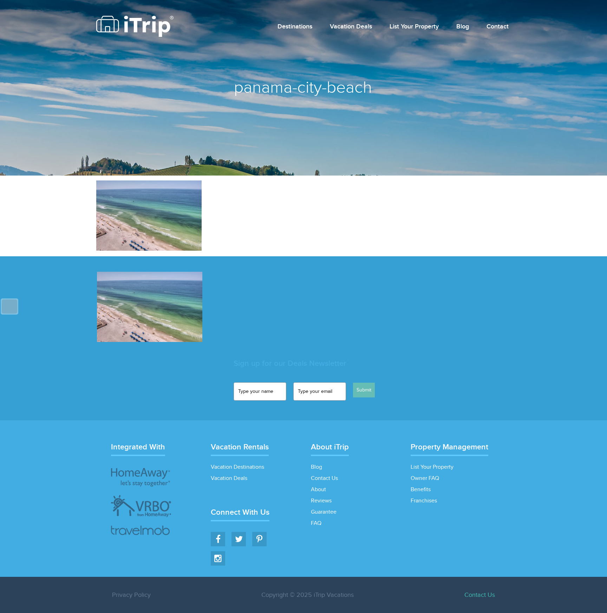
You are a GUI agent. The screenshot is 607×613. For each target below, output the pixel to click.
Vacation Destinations (237, 467)
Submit (364, 390)
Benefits (421, 489)
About (318, 489)
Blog (462, 27)
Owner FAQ (425, 478)
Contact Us (324, 478)
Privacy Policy (131, 595)
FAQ (316, 523)
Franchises (424, 500)
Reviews (321, 500)
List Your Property (414, 27)
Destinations (295, 27)
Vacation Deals (351, 27)
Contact (498, 27)
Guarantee (324, 512)
